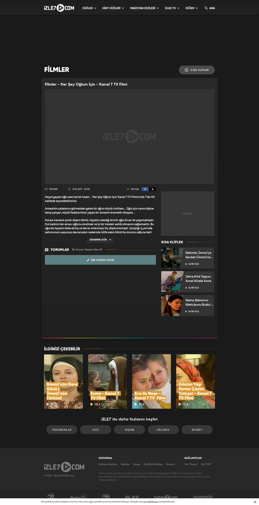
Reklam (125, 464)
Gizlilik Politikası (153, 464)
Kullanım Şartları (108, 464)
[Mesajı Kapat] (255, 502)
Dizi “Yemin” (191, 464)
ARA (212, 8)
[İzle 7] (59, 8)
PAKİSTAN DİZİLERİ (143, 8)
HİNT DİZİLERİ (111, 8)
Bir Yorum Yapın (102, 260)
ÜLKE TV (171, 8)
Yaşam (129, 429)
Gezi (95, 429)
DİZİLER (87, 8)
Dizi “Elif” (206, 464)
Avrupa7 (106, 497)
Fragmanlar (62, 429)
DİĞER (190, 8)
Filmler (53, 189)
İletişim (170, 464)
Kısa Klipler (199, 70)
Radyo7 (78, 497)
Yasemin (203, 497)
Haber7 (166, 497)
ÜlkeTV (132, 497)
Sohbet (197, 429)
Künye (136, 464)
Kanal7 (50, 497)
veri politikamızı (150, 501)
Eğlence (163, 429)
